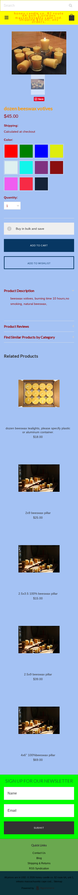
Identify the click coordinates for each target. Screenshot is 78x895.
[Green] (26, 151)
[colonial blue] (26, 167)
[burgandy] (56, 167)
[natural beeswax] (56, 151)
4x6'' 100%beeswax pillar (38, 755)
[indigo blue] (41, 184)
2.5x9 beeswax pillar (38, 674)
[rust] (26, 184)
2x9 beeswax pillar (38, 513)
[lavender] (11, 184)
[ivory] (11, 167)
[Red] (11, 151)
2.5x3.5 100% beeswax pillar (38, 593)
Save (41, 99)
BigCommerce (46, 888)
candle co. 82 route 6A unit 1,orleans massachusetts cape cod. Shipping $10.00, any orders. (39, 17)
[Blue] (41, 151)
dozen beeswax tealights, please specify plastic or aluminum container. (38, 430)
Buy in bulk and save (30, 228)
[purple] (41, 167)
